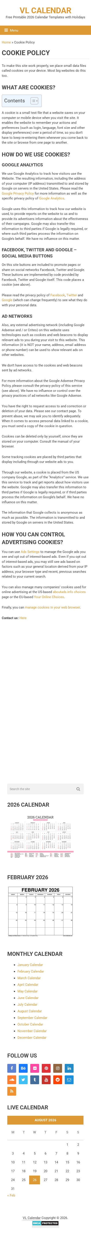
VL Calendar (45, 10)
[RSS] (11, 1091)
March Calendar (29, 978)
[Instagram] (57, 1068)
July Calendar (27, 1005)
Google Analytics (51, 198)
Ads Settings (30, 552)
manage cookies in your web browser (52, 607)
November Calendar (32, 1031)
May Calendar (27, 991)
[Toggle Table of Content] (32, 101)
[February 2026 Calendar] (40, 936)
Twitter (71, 295)
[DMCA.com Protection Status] (45, 1225)
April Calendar (27, 985)
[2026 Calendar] (40, 859)
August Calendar (29, 1011)
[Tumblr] (34, 1079)
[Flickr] (34, 1068)
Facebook (57, 295)
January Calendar (30, 965)
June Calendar (27, 998)
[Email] (69, 1079)
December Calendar (31, 1038)
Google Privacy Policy (18, 193)
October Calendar (30, 1024)
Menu (14, 30)
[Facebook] (11, 1068)
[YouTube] (46, 1079)
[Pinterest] (46, 1068)
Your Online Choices (49, 597)
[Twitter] (23, 1079)
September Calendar (32, 1018)
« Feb (11, 1195)
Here (23, 618)
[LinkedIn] (69, 1068)
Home (6, 42)
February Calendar (30, 971)
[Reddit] (57, 1079)
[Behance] (23, 1068)
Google (7, 300)
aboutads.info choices (69, 592)
